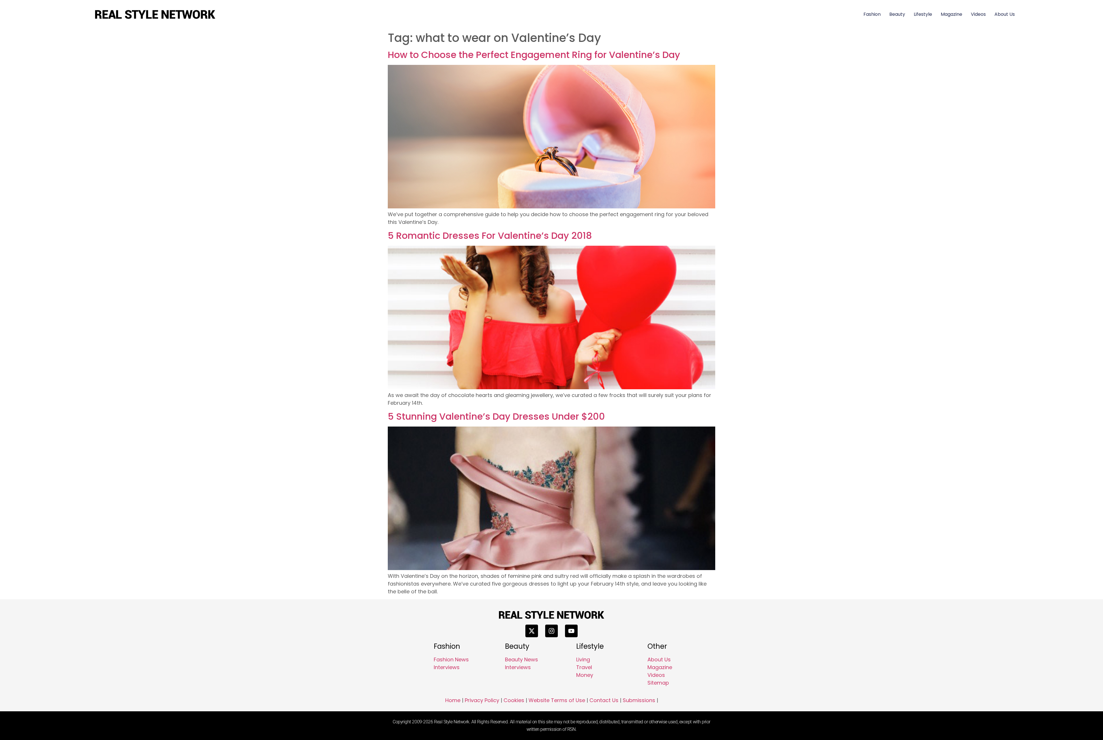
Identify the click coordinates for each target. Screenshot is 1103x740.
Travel (584, 667)
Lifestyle (923, 14)
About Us (1004, 14)
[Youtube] (571, 631)
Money (584, 675)
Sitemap (658, 682)
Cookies (514, 700)
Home (452, 700)
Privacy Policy (482, 700)
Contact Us (603, 700)
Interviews (447, 667)
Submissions (639, 700)
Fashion (872, 14)
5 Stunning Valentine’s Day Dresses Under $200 (496, 416)
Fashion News (451, 659)
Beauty (897, 14)
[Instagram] (551, 631)
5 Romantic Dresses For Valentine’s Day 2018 (490, 235)
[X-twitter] (531, 631)
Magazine (951, 14)
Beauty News (521, 659)
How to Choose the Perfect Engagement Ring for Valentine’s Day (534, 54)
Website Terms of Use (557, 700)
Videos (978, 14)
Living (583, 659)
